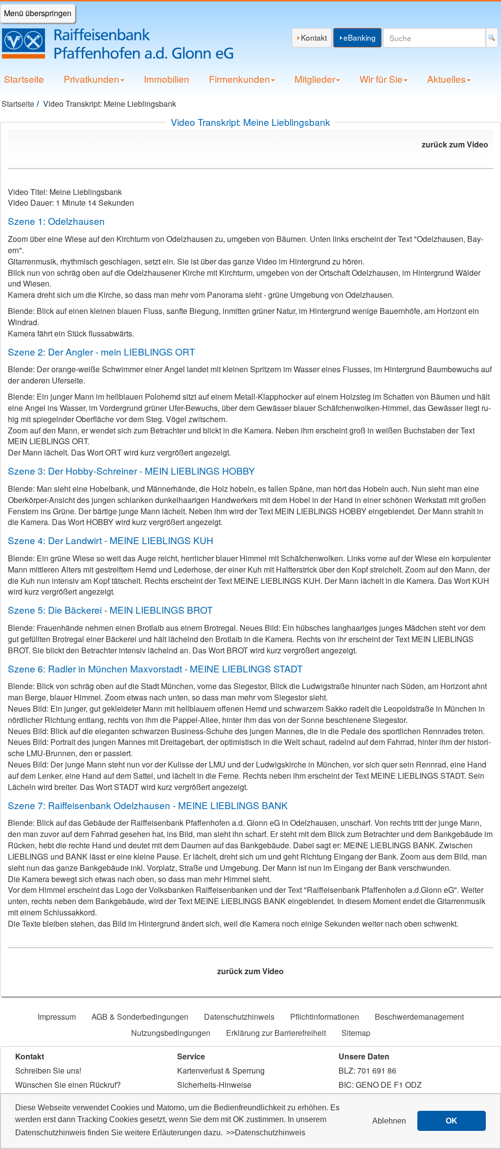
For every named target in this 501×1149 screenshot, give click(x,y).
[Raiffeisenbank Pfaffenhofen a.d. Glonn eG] (125, 43)
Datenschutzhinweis (239, 1016)
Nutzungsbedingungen (170, 1032)
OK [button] (451, 1121)
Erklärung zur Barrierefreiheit (276, 1032)
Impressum (57, 1016)
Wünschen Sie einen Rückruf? (68, 1084)
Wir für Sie (381, 78)
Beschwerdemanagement (419, 1016)
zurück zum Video (455, 144)
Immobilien (166, 78)
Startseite (24, 78)
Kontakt (314, 37)
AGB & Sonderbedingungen (139, 1016)
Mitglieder (315, 78)
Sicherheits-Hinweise (214, 1084)
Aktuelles (446, 78)
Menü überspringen (37, 13)
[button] (389, 1121)
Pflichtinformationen (324, 1016)
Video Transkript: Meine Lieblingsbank (250, 122)
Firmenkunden (239, 78)
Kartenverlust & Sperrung (221, 1070)
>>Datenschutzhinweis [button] (265, 1132)
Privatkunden (91, 78)
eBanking (359, 37)
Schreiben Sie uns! (48, 1070)
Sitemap (356, 1032)
